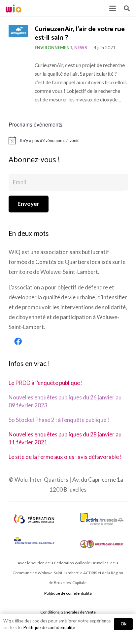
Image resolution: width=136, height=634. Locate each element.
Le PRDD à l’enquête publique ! (46, 382)
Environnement (53, 47)
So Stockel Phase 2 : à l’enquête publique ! (59, 419)
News (80, 47)
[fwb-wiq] (34, 519)
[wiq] (13, 8)
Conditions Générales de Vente (68, 612)
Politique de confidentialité (68, 593)
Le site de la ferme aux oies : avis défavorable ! (65, 456)
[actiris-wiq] (102, 519)
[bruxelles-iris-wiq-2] (34, 541)
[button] (112, 8)
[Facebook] (18, 341)
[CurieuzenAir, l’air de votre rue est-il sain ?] (18, 31)
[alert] (68, 140)
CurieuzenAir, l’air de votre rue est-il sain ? (80, 34)
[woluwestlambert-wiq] (102, 544)
